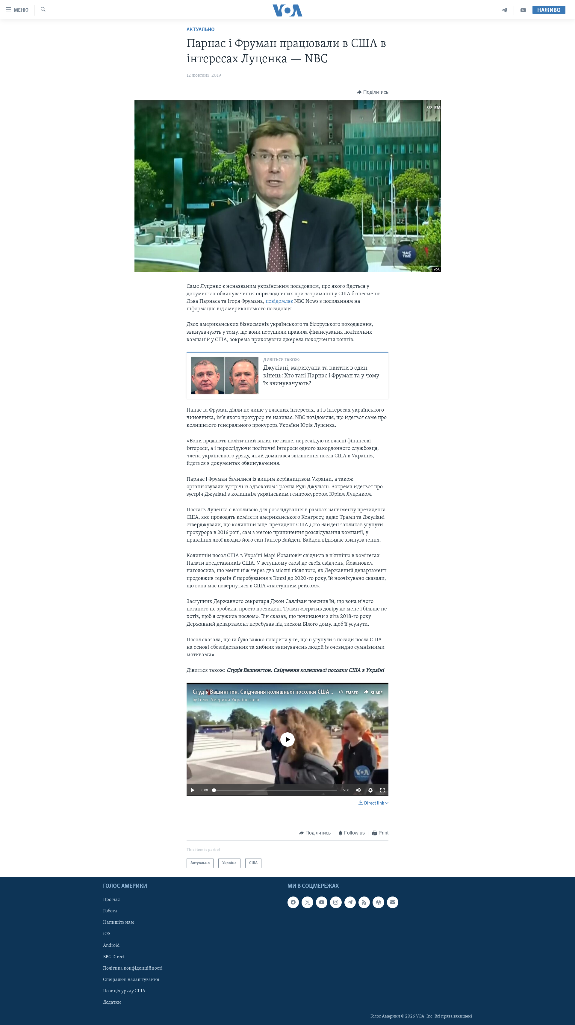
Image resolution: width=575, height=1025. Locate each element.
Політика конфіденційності (133, 968)
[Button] (372, 92)
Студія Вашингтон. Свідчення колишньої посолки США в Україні (272, 692)
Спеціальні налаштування (131, 979)
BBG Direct (114, 957)
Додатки (112, 1002)
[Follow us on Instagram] (335, 902)
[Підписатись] (392, 902)
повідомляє (279, 301)
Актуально (201, 30)
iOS (107, 934)
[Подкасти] (378, 902)
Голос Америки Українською (228, 700)
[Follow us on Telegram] (350, 902)
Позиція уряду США (124, 991)
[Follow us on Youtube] (321, 902)
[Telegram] (504, 10)
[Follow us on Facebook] (293, 902)
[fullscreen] (382, 790)
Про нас (111, 899)
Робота (110, 911)
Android (111, 945)
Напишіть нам (118, 922)
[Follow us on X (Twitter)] (307, 902)
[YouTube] (523, 10)
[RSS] (364, 902)
